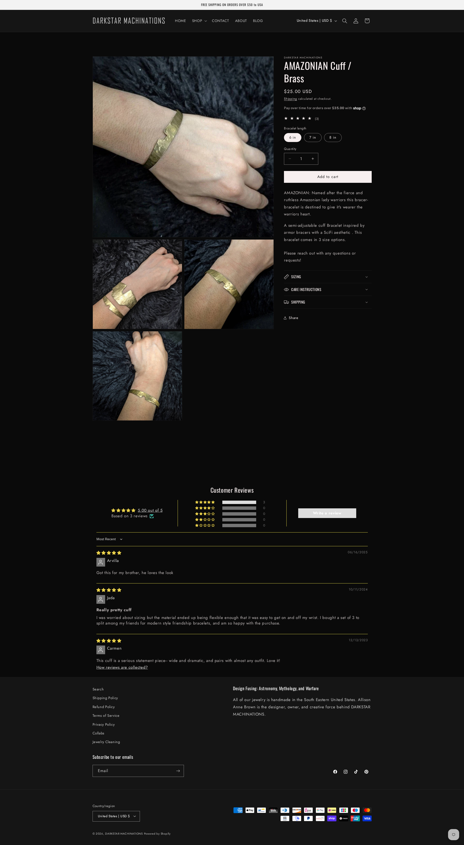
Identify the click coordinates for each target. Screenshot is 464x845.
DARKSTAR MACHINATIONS (124, 834)
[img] (109, 553)
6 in (292, 137)
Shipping (290, 99)
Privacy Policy (104, 724)
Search (98, 689)
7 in (312, 137)
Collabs (98, 733)
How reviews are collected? (122, 667)
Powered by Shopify (157, 834)
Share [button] (293, 317)
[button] (199, 20)
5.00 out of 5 (150, 510)
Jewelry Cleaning (106, 742)
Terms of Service (106, 715)
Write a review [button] (327, 513)
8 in (332, 137)
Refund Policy (104, 707)
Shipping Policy (105, 698)
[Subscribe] (177, 771)
